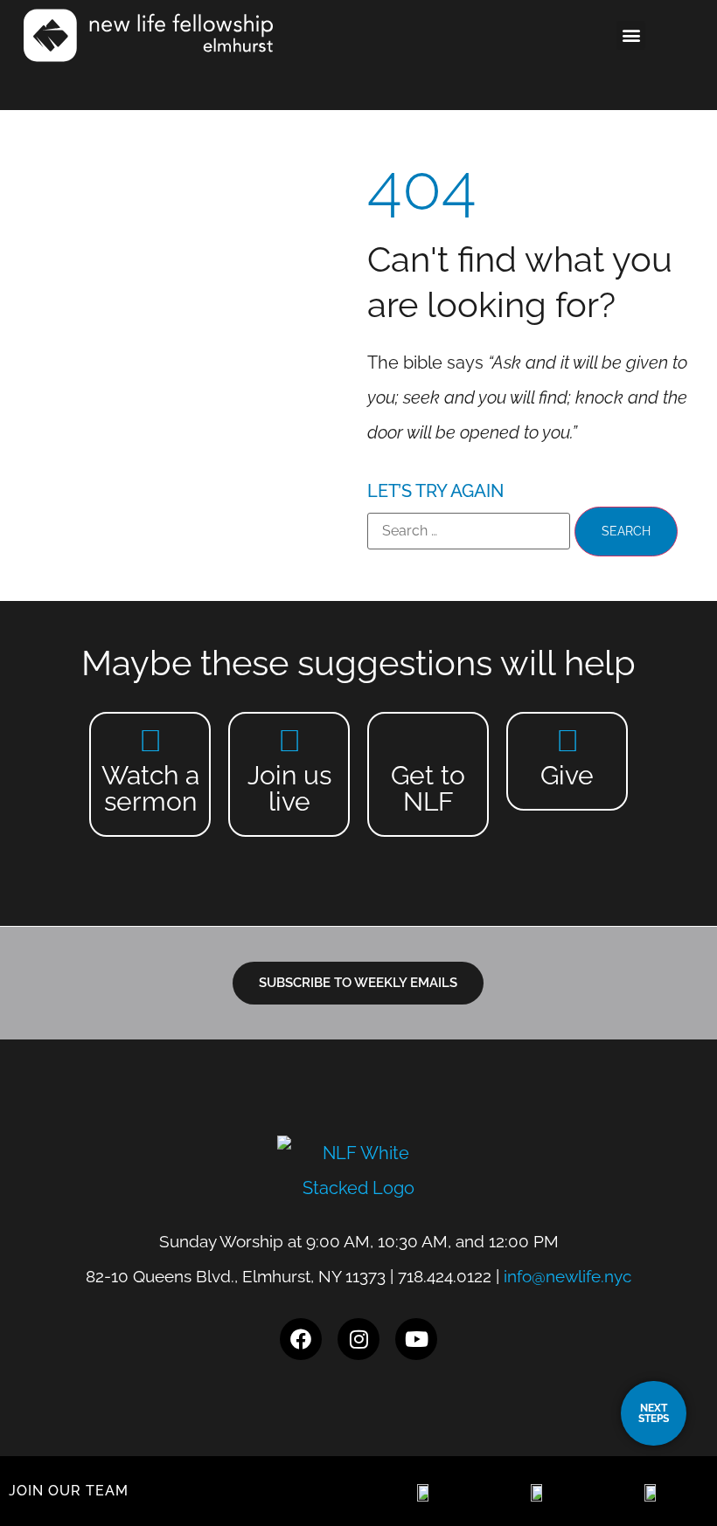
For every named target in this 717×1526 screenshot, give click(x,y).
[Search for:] (468, 531)
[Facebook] (301, 1339)
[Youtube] (416, 1339)
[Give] (567, 740)
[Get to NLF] (428, 740)
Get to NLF (428, 788)
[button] (630, 35)
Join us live (289, 788)
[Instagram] (358, 1339)
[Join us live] (289, 740)
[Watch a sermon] (150, 740)
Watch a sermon (150, 788)
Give (567, 775)
